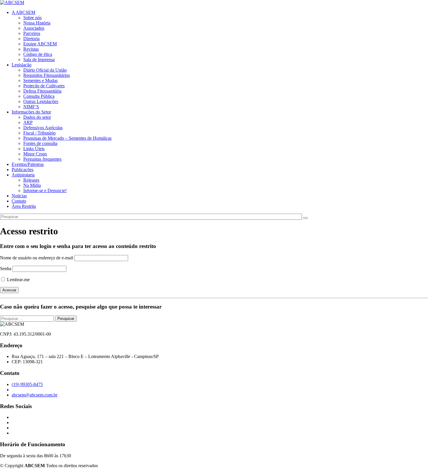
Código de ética (37, 54)
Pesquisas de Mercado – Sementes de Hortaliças (67, 138)
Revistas (31, 49)
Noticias (19, 195)
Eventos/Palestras (28, 164)
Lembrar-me (18, 279)
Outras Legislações (40, 101)
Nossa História (36, 22)
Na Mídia (32, 185)
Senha (5, 268)
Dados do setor (37, 117)
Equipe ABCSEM (40, 43)
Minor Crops (35, 153)
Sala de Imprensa (39, 59)
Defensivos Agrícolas (43, 127)
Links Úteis (34, 148)
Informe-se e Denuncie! (45, 190)
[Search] (305, 218)
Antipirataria (23, 174)
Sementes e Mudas (40, 80)
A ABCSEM (23, 12)
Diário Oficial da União (45, 70)
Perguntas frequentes (42, 159)
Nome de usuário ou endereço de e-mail (36, 257)
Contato (19, 201)
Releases (31, 180)
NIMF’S (31, 106)
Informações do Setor (31, 111)
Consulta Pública (38, 96)
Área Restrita (24, 206)
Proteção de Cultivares (44, 85)
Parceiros (31, 33)
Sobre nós (32, 17)
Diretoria (31, 38)
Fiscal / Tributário (39, 132)
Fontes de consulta (40, 143)
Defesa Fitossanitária (42, 90)
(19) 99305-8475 (27, 384)
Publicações (22, 169)
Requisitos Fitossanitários (46, 75)
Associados (33, 28)
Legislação (21, 64)
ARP (28, 122)
